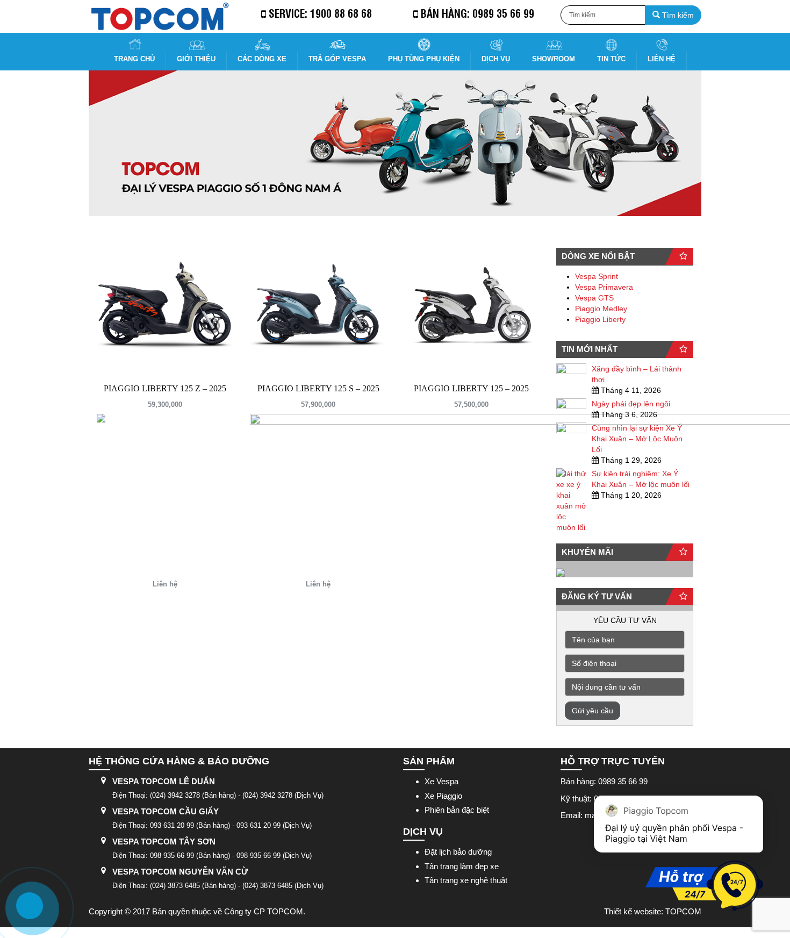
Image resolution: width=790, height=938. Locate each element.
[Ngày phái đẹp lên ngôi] (571, 407)
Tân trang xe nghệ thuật (466, 880)
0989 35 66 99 (503, 12)
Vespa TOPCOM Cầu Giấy (165, 811)
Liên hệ (662, 59)
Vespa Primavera (604, 287)
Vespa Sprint (596, 276)
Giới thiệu (196, 59)
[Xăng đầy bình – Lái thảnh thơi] (571, 372)
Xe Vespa (441, 781)
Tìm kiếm (677, 15)
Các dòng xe (262, 59)
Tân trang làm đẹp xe (462, 866)
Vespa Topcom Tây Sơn (164, 841)
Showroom (553, 59)
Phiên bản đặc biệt (457, 809)
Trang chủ (134, 59)
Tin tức (611, 59)
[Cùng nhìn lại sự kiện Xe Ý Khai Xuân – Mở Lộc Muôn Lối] (571, 432)
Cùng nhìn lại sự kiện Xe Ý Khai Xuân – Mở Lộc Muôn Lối (637, 439)
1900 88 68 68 (341, 12)
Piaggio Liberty (600, 319)
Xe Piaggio (443, 795)
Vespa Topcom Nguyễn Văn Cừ (180, 871)
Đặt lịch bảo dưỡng (458, 851)
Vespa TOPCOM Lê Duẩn (163, 781)
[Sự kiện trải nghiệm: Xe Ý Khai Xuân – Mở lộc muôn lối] (571, 500)
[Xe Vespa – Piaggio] (159, 16)
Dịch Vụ (496, 59)
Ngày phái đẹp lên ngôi (631, 403)
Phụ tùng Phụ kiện (423, 59)
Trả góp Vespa (337, 59)
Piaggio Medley (601, 308)
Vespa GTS (594, 297)
